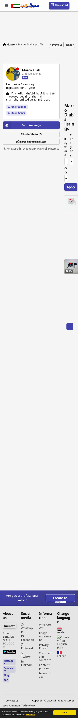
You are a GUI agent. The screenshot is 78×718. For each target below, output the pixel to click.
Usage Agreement (45, 636)
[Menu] (7, 6)
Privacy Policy (44, 646)
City (65, 170)
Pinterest (53, 149)
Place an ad (61, 5)
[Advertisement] (39, 195)
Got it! (64, 712)
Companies (8, 669)
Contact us (12, 700)
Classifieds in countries (45, 656)
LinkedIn (27, 664)
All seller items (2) (31, 134)
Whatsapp (12, 149)
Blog (6, 675)
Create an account (60, 598)
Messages (8, 662)
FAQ (6, 680)
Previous (56, 44)
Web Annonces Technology (19, 705)
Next (69, 44)
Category (71, 145)
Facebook (27, 149)
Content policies (44, 666)
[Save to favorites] (71, 201)
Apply (71, 187)
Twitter (40, 149)
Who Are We (45, 626)
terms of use (45, 675)
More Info (30, 714)
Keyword (65, 147)
